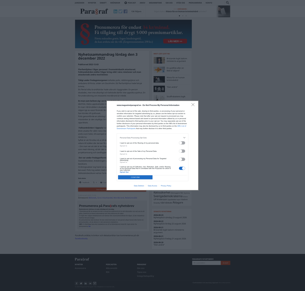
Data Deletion (139, 186)
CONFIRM (135, 177)
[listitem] (152, 137)
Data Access (152, 186)
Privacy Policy (166, 186)
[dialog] (152, 145)
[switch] (182, 142)
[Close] (193, 105)
